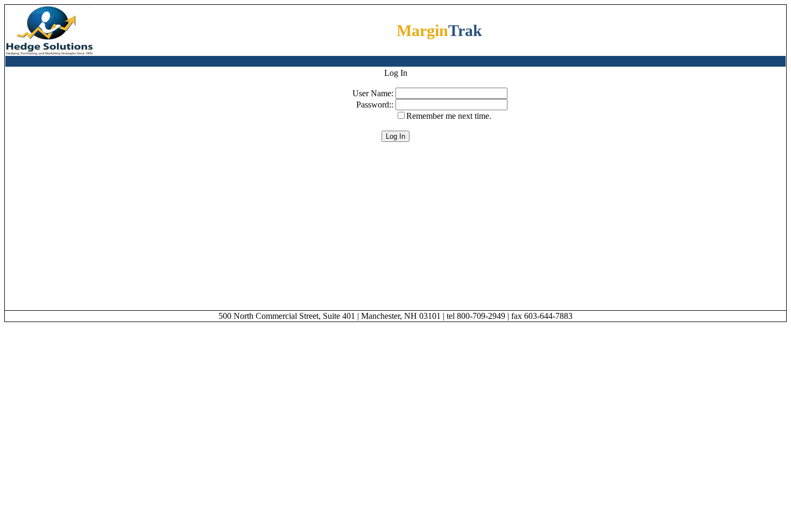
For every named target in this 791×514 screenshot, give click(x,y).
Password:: (376, 104)
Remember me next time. (448, 115)
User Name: (374, 93)
